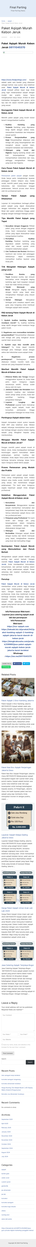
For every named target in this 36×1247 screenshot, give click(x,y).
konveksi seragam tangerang (11, 1079)
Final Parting (18, 7)
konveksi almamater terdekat (11, 1083)
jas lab (4, 1194)
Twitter (27, 663)
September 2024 (7, 1148)
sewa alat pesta (7, 1219)
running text (5, 1215)
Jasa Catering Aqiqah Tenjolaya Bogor (18, 965)
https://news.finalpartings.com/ (14, 80)
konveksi (4, 1198)
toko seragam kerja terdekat (11, 1075)
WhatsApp (7, 667)
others (4, 1211)
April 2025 (5, 1123)
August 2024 (6, 1152)
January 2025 (6, 1132)
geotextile (5, 1186)
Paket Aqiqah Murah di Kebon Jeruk (18, 584)
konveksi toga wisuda (9, 1206)
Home (3, 21)
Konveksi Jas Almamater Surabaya (13, 1094)
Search (4, 1059)
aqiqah (10, 21)
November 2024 (7, 1140)
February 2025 (6, 1127)
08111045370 (17, 47)
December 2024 (7, 1136)
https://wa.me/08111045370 (18, 656)
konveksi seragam (7, 1202)
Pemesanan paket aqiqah (12, 176)
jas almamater (6, 1190)
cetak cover (5, 1178)
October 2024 (6, 1144)
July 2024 (5, 1156)
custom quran (6, 1182)
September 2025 (7, 1119)
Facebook (18, 663)
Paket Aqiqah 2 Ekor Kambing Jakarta (18, 700)
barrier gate (5, 1173)
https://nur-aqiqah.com (18, 626)
